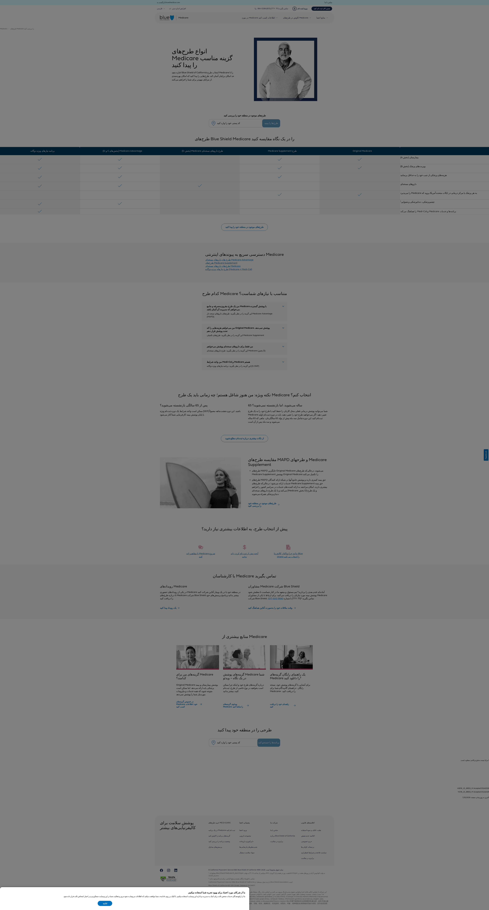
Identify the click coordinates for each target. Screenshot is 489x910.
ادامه (105, 903)
